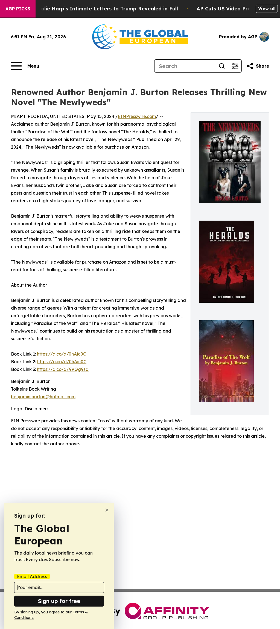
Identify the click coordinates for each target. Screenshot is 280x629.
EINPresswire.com (137, 116)
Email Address (32, 576)
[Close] (106, 510)
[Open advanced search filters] (234, 66)
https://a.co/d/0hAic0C (61, 354)
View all (266, 8)
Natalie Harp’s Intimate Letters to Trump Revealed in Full (104, 8)
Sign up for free (59, 601)
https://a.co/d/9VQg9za (63, 369)
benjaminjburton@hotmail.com (43, 396)
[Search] (221, 66)
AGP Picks (17, 8)
